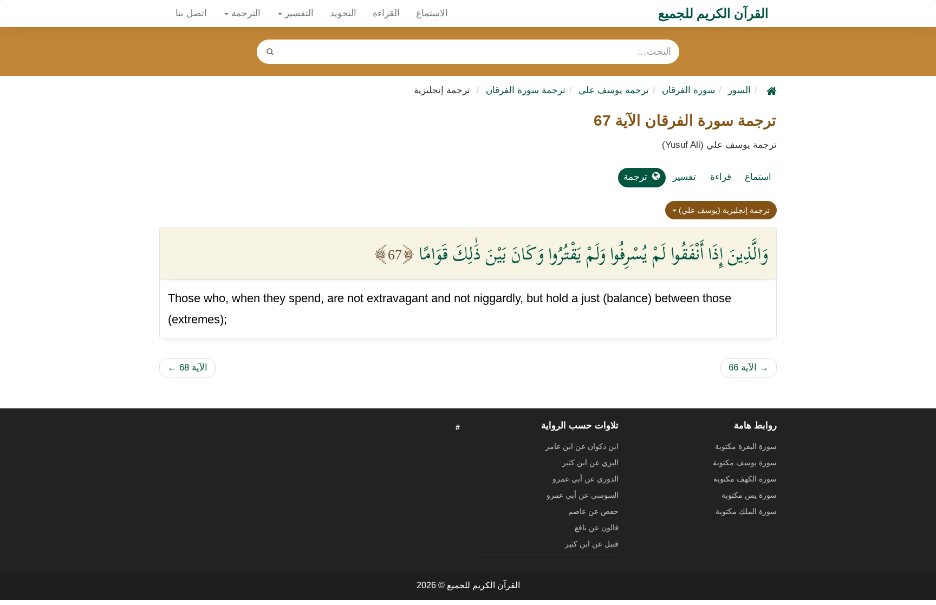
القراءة (386, 13)
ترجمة (635, 177)
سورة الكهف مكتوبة (745, 479)
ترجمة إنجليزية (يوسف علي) (723, 210)
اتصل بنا (191, 13)
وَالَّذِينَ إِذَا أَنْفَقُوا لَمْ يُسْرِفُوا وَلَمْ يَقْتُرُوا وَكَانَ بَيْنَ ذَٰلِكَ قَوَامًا (593, 253)
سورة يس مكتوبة (749, 495)
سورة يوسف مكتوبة (745, 462)
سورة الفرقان (688, 90)
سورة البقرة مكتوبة (746, 446)
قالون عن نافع (597, 527)
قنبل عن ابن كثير (592, 544)
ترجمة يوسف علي (613, 90)
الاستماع (432, 13)
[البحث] (269, 52)
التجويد (343, 13)
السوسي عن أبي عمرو (583, 495)
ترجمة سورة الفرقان (526, 90)
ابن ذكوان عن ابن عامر (582, 446)
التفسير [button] (298, 13)
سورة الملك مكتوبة (746, 511)
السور (739, 90)
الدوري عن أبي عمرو (585, 479)
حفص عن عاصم (593, 511)
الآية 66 (749, 367)
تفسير (684, 177)
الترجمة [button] (245, 13)
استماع (758, 177)
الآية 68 (187, 367)
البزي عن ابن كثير (590, 462)
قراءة (720, 177)
